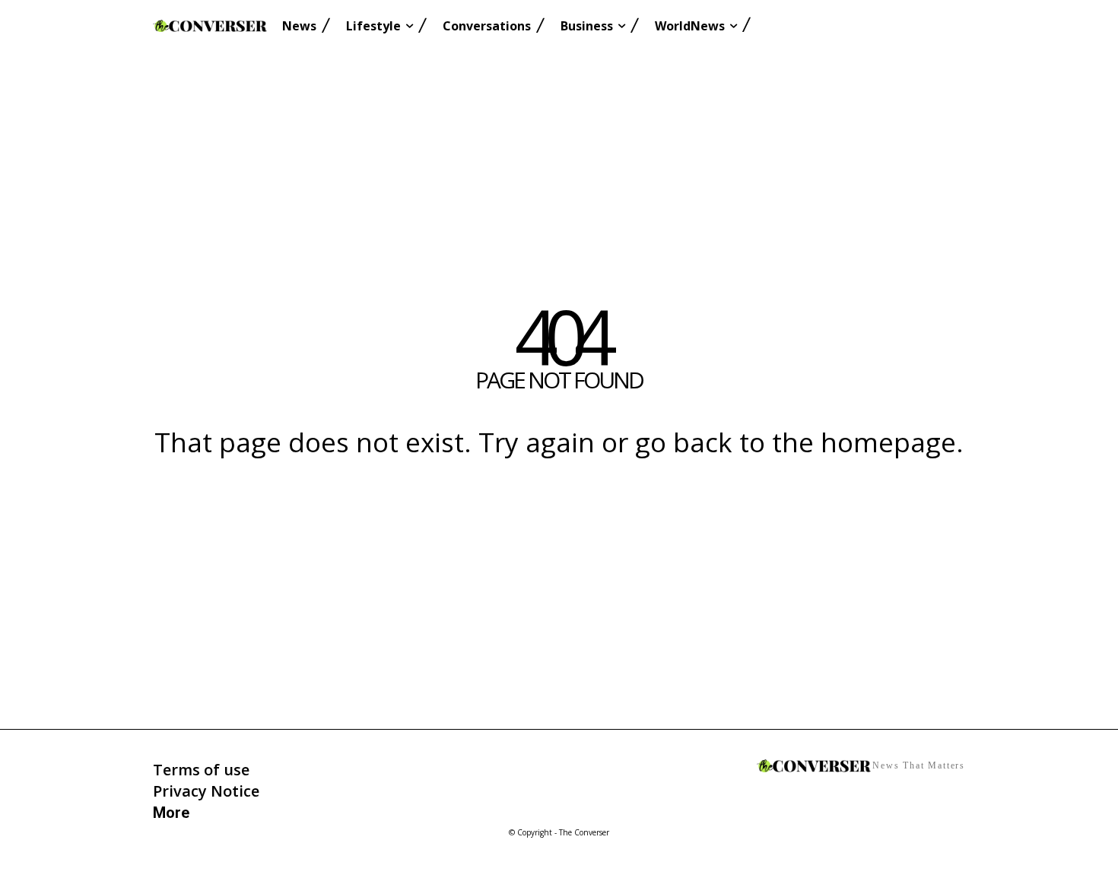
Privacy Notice (206, 791)
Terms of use (201, 769)
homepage (888, 442)
